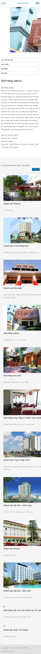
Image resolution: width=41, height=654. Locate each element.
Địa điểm (4, 69)
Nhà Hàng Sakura (11, 333)
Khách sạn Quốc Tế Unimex (16, 630)
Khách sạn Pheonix (12, 204)
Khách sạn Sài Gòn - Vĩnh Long (17, 505)
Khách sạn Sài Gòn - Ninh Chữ (17, 591)
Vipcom (12, 651)
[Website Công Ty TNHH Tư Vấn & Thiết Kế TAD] (16, 4)
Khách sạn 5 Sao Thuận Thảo (17, 460)
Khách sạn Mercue (12, 549)
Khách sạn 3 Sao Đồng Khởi (16, 246)
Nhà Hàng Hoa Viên (12, 376)
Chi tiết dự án (7, 60)
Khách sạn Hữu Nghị (13, 288)
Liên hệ (4, 73)
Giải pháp (5, 64)
